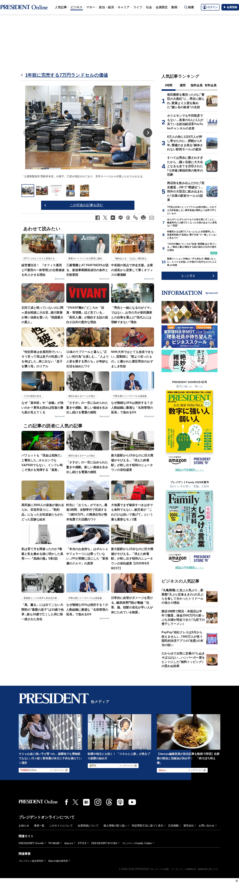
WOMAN (53, 843)
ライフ (137, 7)
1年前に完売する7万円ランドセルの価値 (66, 74)
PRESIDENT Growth (31, 843)
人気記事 (61, 7)
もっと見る (188, 275)
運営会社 (188, 825)
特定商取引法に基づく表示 (147, 825)
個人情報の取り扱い (115, 825)
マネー (90, 7)
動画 (174, 7)
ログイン (212, 7)
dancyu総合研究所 (58, 860)
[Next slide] (147, 132)
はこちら (189, 470)
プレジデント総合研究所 (31, 861)
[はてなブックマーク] (86, 802)
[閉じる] (237, 881)
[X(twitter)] (75, 802)
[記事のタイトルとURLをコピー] (135, 217)
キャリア (124, 7)
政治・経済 (106, 7)
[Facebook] (66, 802)
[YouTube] (132, 802)
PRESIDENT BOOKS (104, 843)
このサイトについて (61, 825)
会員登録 (232, 7)
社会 (149, 7)
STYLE (82, 843)
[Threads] (109, 802)
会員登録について (88, 825)
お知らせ (24, 825)
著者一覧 (39, 825)
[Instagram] (97, 802)
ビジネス (77, 7)
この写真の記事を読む (86, 205)
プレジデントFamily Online (137, 843)
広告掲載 (173, 825)
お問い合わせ (206, 825)
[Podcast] (120, 802)
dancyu (68, 843)
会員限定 (162, 7)
